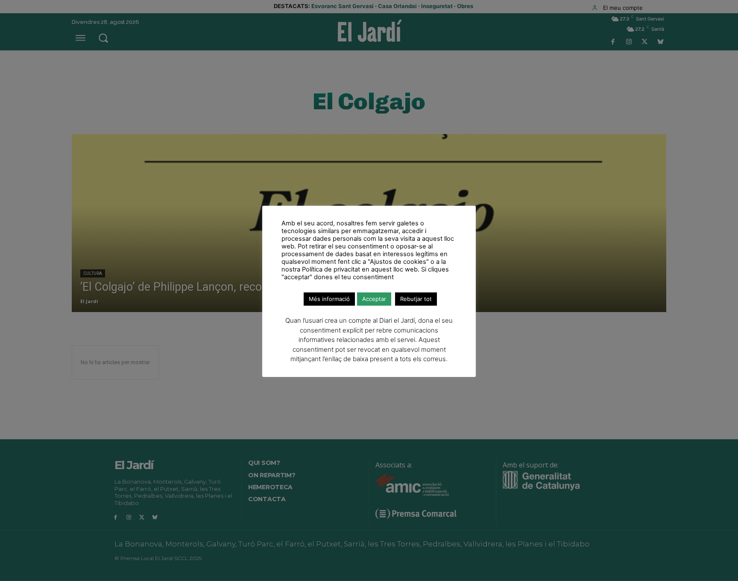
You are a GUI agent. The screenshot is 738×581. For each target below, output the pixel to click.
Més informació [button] (329, 298)
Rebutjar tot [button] (416, 298)
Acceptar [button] (374, 298)
